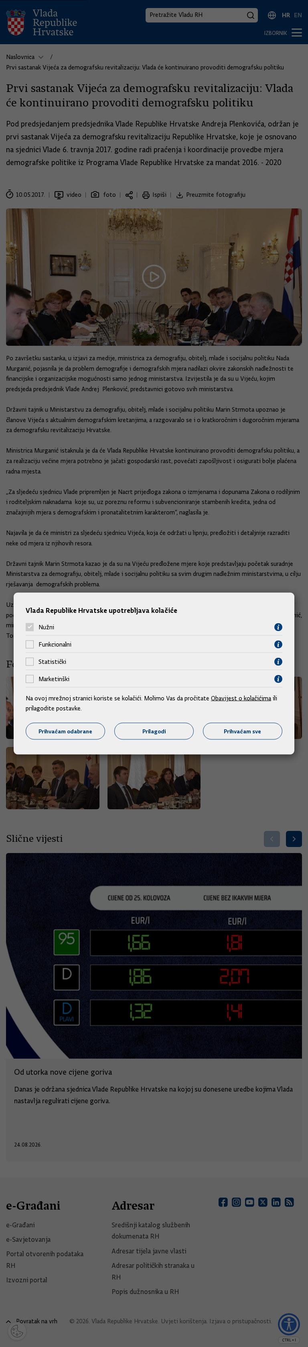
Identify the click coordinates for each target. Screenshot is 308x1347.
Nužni (46, 627)
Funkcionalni (54, 644)
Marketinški (53, 679)
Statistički (52, 661)
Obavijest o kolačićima (241, 698)
